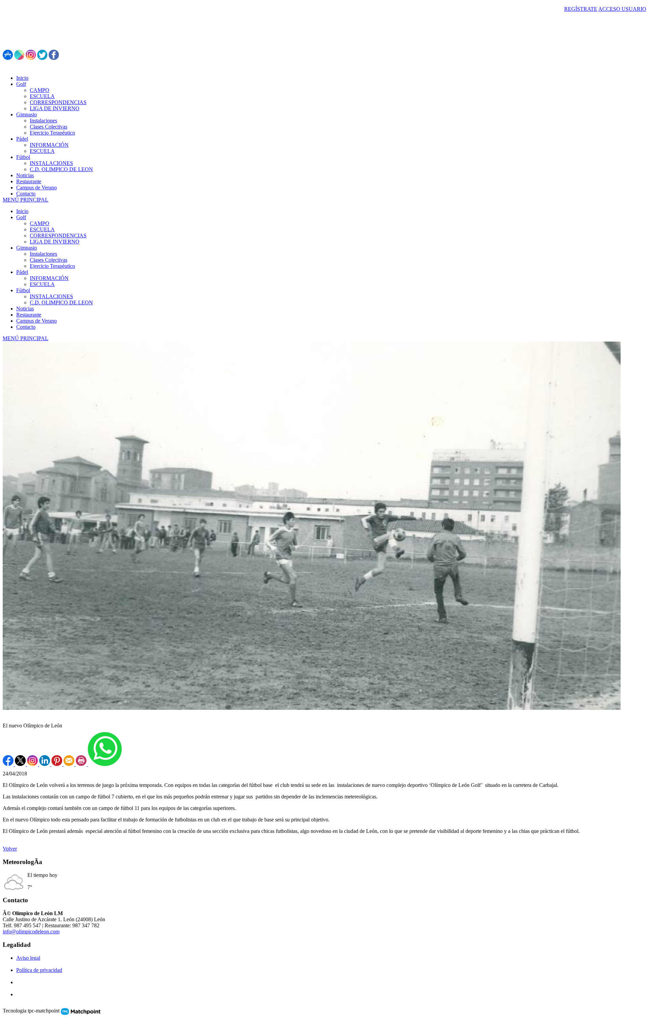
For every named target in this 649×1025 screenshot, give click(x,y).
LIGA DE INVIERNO (54, 241)
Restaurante (28, 315)
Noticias (25, 308)
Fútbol (23, 290)
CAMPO (39, 223)
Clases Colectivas (48, 260)
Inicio (22, 211)
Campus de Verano (36, 321)
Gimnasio (26, 248)
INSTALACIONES (51, 296)
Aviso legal (28, 958)
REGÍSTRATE (580, 9)
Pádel (22, 272)
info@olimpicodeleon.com (31, 931)
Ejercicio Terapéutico (52, 266)
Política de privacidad (39, 970)
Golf (21, 217)
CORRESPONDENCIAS (58, 235)
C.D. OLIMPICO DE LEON (61, 302)
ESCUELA (42, 229)
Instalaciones (43, 254)
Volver (10, 849)
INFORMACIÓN (49, 278)
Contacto (25, 327)
